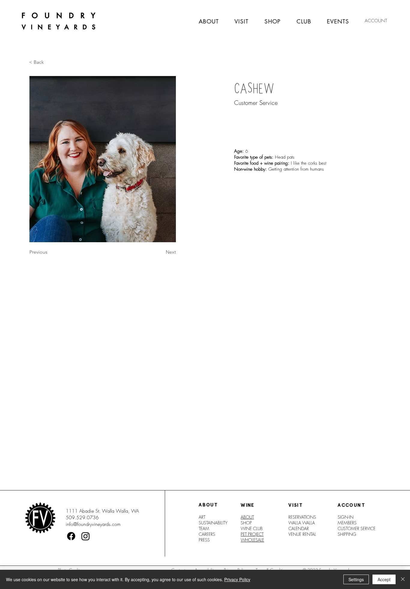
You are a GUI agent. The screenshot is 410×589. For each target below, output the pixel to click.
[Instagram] (85, 536)
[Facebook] (71, 536)
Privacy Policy (237, 579)
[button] (39, 62)
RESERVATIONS (302, 517)
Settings (356, 579)
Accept (384, 579)
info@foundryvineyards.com (93, 524)
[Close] (402, 579)
